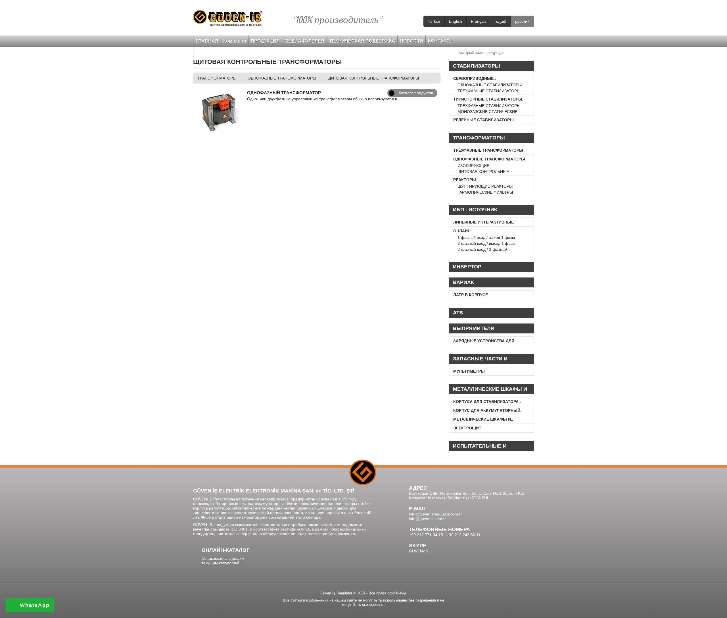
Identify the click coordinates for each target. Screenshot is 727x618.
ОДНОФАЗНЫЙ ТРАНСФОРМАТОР (284, 92)
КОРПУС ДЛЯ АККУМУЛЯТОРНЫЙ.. (488, 410)
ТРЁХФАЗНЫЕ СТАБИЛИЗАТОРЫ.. (490, 91)
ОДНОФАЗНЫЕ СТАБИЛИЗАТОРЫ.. (490, 85)
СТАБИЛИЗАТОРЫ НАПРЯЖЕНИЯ (476, 67)
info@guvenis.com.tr (427, 518)
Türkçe (434, 21)
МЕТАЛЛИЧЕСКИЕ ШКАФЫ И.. (483, 419)
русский (522, 21)
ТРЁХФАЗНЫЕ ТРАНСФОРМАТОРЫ (488, 150)
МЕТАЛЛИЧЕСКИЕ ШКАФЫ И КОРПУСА (490, 390)
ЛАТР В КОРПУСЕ (470, 295)
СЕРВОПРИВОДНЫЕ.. (474, 78)
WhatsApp (35, 605)
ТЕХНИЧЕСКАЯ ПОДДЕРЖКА (362, 41)
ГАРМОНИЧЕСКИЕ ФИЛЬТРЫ (485, 192)
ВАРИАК (463, 282)
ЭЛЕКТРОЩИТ (467, 428)
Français (478, 21)
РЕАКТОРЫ (464, 180)
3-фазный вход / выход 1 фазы (486, 243)
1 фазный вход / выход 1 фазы (486, 237)
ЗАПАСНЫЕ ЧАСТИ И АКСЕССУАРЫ (480, 360)
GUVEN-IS (418, 551)
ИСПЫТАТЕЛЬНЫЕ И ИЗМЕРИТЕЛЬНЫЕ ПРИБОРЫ (491, 447)
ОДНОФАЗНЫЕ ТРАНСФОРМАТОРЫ (282, 78)
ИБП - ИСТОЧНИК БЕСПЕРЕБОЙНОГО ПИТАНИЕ (491, 211)
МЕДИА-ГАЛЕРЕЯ (304, 41)
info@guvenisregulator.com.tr (435, 514)
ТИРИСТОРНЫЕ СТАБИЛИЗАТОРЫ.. (489, 99)
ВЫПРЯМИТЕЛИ (473, 328)
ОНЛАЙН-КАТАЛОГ (225, 550)
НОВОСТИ (411, 41)
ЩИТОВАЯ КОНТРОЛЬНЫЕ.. (484, 171)
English (455, 21)
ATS (458, 313)
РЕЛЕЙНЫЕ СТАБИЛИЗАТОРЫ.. (484, 120)
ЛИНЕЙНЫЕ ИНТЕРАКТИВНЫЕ (483, 222)
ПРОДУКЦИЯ (265, 41)
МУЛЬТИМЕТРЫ (469, 371)
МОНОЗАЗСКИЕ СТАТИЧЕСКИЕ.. (488, 111)
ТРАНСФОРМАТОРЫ (216, 78)
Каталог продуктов (416, 93)
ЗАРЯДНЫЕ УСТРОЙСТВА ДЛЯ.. (485, 341)
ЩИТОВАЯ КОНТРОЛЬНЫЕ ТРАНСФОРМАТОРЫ (373, 78)
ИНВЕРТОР (467, 267)
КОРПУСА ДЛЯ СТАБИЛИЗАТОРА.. (487, 401)
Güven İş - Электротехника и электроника (227, 18)
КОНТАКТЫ (441, 41)
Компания (234, 41)
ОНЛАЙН (462, 231)
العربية (500, 21)
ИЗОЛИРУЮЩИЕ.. (474, 165)
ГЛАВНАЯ (207, 41)
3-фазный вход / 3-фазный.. (483, 249)
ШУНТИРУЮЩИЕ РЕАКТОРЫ (485, 186)
